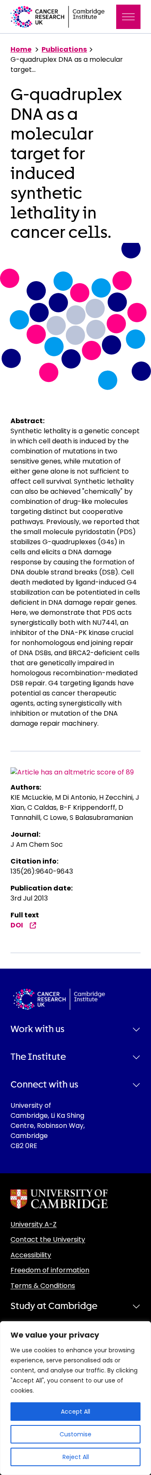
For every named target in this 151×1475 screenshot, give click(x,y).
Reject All (75, 1457)
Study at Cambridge (53, 1306)
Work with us (37, 1029)
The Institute (38, 1056)
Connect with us (44, 1084)
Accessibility (30, 1255)
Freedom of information (49, 1270)
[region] (75, 1398)
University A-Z (33, 1224)
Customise (75, 1434)
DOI (16, 925)
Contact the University (47, 1239)
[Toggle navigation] (128, 17)
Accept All (75, 1411)
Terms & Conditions (42, 1286)
